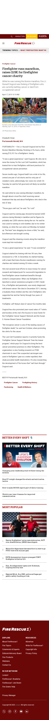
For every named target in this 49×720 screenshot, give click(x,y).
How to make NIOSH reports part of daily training (22, 488)
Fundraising (8, 387)
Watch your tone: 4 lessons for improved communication (18, 495)
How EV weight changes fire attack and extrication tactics (23, 480)
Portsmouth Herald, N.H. (12, 141)
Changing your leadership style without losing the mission (23, 472)
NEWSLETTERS (20, 36)
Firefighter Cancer (9, 64)
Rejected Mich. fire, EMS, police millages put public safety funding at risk (24, 575)
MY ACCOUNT (31, 36)
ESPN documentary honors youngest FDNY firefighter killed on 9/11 (23, 558)
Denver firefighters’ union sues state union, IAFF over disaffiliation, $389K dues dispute (25, 541)
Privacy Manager (9, 695)
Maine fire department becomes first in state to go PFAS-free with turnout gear (25, 550)
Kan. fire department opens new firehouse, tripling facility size (23, 567)
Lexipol (17, 705)
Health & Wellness (24, 387)
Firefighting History (29, 382)
